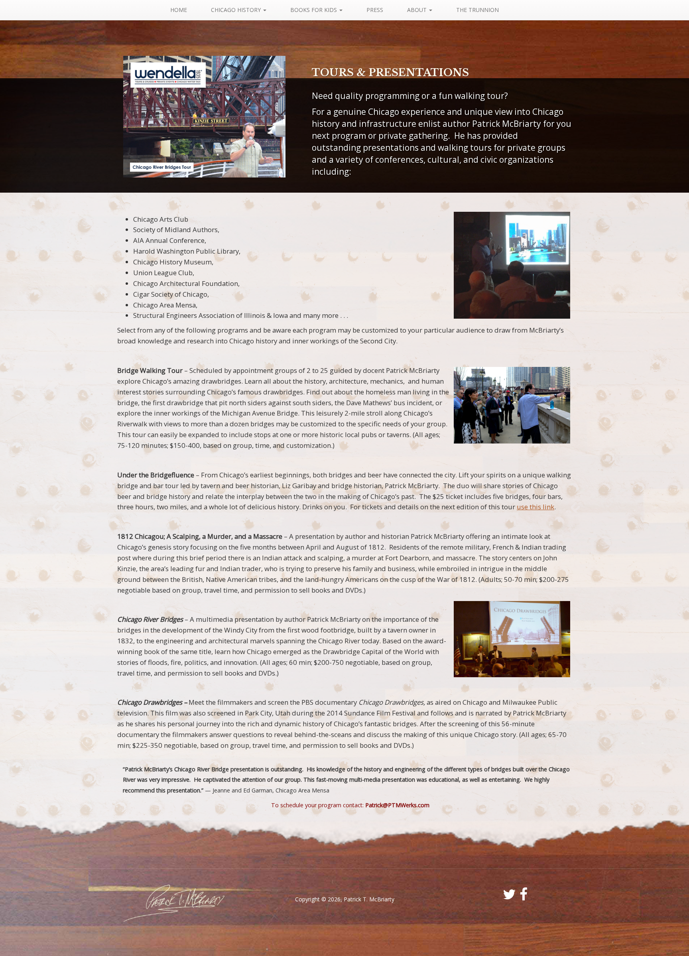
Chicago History (236, 10)
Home (178, 10)
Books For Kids (314, 10)
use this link (535, 506)
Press (374, 10)
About (417, 10)
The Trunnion (477, 10)
